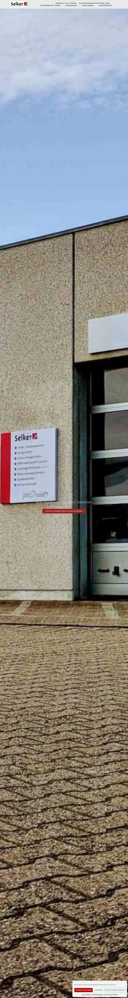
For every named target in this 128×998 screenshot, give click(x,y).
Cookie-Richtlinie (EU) (105, 5)
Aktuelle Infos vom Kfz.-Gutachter (65, 3)
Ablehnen (98, 990)
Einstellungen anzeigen (114, 990)
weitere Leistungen (88, 5)
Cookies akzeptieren (83, 990)
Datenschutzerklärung (97, 994)
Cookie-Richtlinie (86, 994)
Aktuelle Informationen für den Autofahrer (64, 511)
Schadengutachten (71, 5)
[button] (116, 4)
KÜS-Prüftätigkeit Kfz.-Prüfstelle (50, 5)
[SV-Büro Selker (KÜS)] (19, 4)
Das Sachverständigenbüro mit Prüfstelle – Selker (94, 3)
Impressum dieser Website (111, 994)
